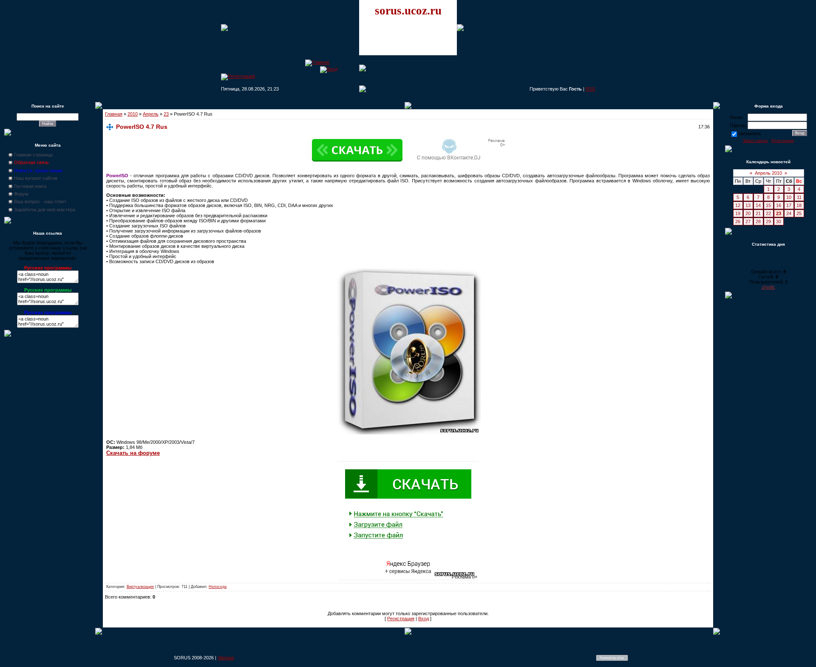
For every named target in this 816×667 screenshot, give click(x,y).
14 (758, 205)
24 (788, 213)
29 (768, 221)
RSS (590, 88)
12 (737, 205)
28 (758, 221)
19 (737, 213)
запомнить (749, 133)
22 (768, 213)
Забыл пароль (755, 141)
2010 (133, 113)
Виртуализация (140, 587)
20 (748, 213)
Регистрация (400, 618)
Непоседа (218, 587)
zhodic (768, 287)
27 (748, 221)
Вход (423, 618)
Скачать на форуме (133, 453)
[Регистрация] (238, 76)
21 (758, 213)
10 (788, 197)
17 (788, 205)
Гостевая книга (30, 186)
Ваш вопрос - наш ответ (40, 201)
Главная (113, 113)
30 (778, 221)
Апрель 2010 (768, 173)
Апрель (151, 113)
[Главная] (317, 62)
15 (768, 205)
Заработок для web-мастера (44, 209)
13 (748, 205)
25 (799, 213)
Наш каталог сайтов (35, 178)
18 (799, 205)
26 (737, 221)
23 (166, 113)
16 (778, 205)
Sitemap (226, 657)
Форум (21, 193)
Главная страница (33, 154)
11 (799, 197)
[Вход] (328, 68)
